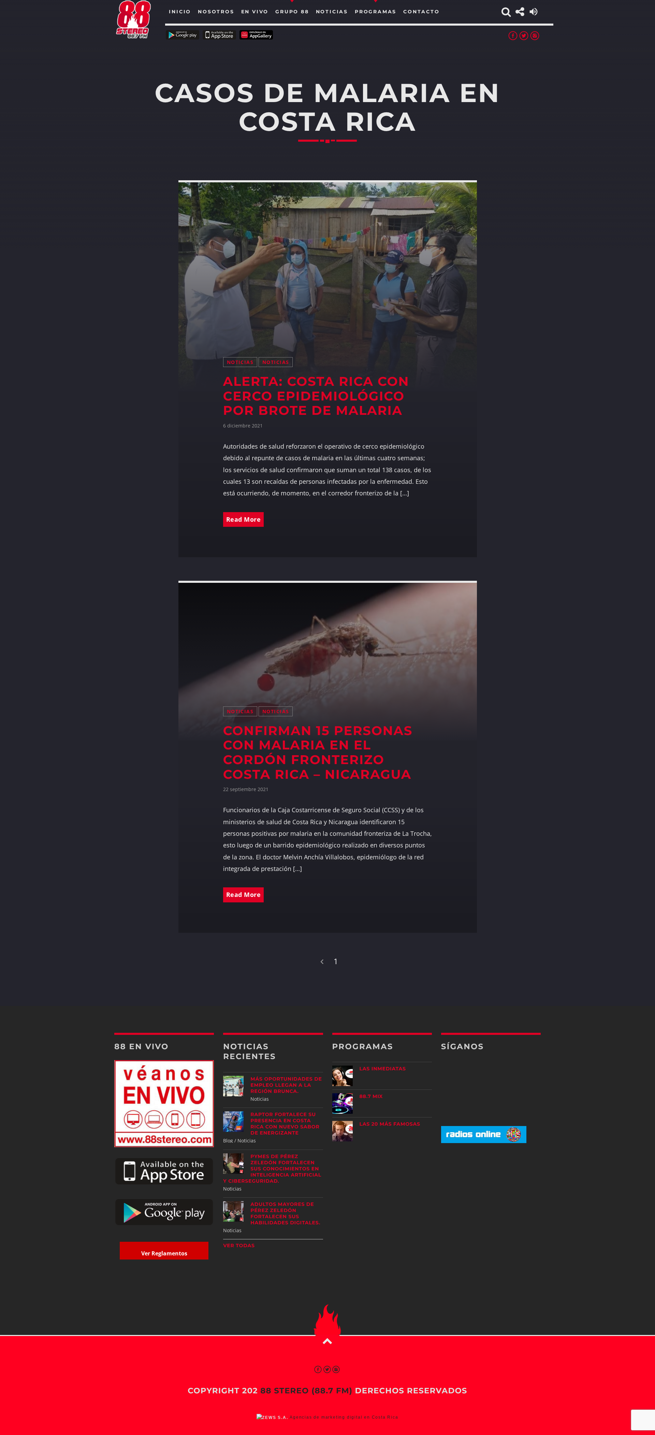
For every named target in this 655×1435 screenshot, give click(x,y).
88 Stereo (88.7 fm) (306, 1390)
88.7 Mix (371, 1096)
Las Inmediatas (383, 1069)
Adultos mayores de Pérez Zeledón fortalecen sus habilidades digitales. (285, 1213)
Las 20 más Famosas (390, 1124)
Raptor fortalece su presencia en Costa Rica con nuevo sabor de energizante (284, 1123)
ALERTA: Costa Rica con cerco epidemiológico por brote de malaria (316, 396)
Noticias (240, 362)
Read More (243, 519)
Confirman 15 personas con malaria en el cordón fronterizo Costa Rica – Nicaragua (318, 752)
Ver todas (239, 1245)
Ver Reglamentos (164, 1253)
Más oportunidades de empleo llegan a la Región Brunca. (286, 1085)
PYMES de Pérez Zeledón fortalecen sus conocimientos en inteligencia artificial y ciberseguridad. (272, 1168)
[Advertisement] (491, 1202)
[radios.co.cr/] (483, 1141)
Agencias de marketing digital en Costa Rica (344, 1417)
